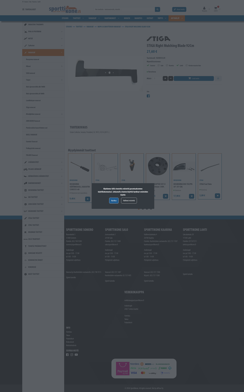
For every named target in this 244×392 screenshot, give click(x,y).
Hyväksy (114, 200)
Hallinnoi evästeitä (129, 200)
